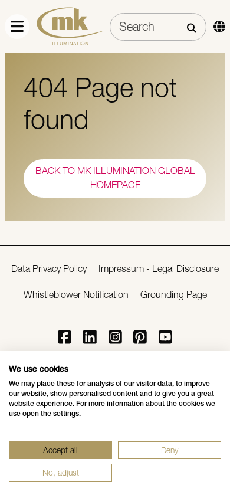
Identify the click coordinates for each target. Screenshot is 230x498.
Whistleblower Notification (76, 294)
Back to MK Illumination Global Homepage (115, 178)
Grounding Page (173, 294)
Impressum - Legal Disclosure (158, 269)
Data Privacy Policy (49, 269)
